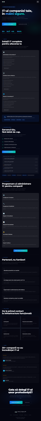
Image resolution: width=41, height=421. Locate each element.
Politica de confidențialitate (20, 418)
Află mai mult (6, 68)
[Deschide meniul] (38, 2)
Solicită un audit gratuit (8, 24)
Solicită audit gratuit (15, 402)
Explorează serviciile (23, 24)
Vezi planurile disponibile (8, 151)
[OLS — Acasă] (3, 2)
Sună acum (27, 402)
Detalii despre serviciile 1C (20, 250)
